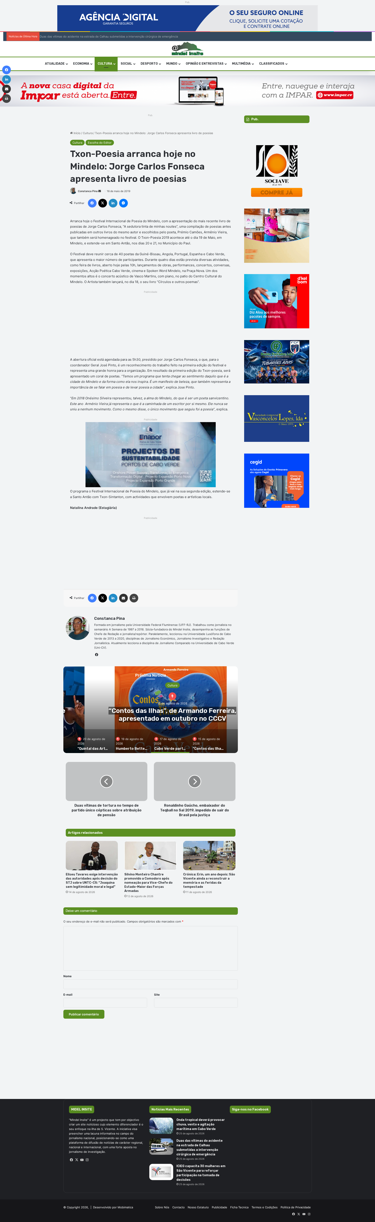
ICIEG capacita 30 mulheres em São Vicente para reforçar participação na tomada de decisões (105, 36)
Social (126, 64)
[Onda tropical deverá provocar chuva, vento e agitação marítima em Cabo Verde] (161, 1126)
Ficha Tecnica (239, 1207)
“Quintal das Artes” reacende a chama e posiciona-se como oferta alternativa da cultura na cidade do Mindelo (172, 718)
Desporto (149, 64)
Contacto (178, 1207)
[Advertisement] (150, 325)
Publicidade (219, 1207)
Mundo (171, 64)
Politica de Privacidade (296, 1207)
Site (157, 994)
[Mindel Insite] (187, 48)
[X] (76, 1160)
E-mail (67, 994)
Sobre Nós (162, 1207)
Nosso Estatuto (198, 1207)
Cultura (105, 64)
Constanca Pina (88, 191)
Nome (67, 976)
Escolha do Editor (100, 142)
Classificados (271, 64)
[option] (93, 741)
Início (77, 133)
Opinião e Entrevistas (205, 64)
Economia (81, 64)
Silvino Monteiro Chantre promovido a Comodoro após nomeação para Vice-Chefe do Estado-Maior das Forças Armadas (148, 883)
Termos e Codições (265, 1207)
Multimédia (241, 64)
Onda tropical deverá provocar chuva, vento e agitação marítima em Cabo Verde (200, 1124)
